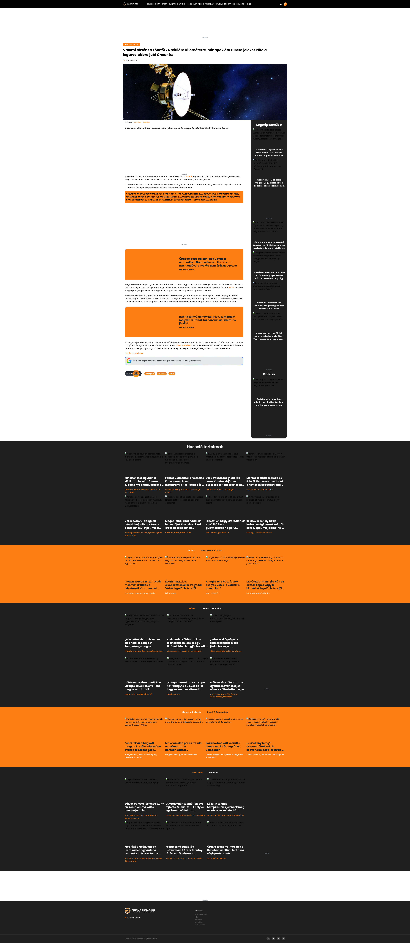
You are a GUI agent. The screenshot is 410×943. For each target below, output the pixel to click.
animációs (261, 593)
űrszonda (161, 374)
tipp (143, 651)
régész (232, 489)
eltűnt (215, 858)
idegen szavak (135, 593)
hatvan (189, 858)
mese (253, 593)
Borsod (209, 754)
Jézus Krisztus (222, 489)
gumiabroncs (199, 815)
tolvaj (168, 858)
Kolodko (250, 754)
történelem (130, 757)
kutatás (128, 489)
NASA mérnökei (183, 345)
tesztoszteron (184, 651)
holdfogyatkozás (132, 532)
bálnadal (169, 532)
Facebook (169, 489)
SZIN (126, 815)
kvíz (126, 593)
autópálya (239, 815)
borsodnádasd (190, 754)
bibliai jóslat (225, 651)
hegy (173, 694)
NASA (231, 287)
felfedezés (211, 489)
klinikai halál (155, 489)
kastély (139, 757)
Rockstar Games (259, 489)
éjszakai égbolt (155, 532)
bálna (176, 532)
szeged (169, 815)
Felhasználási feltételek (201, 914)
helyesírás (214, 593)
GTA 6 (249, 489)
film (268, 593)
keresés (222, 858)
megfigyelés (130, 535)
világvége (129, 651)
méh (227, 694)
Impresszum (198, 920)
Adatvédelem (199, 922)
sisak (132, 694)
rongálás (280, 754)
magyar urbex (131, 754)
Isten (169, 651)
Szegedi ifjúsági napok (139, 815)
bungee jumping (132, 818)
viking (127, 694)
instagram (179, 489)
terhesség (227, 696)
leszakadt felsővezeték (135, 858)
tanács (137, 651)
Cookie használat (200, 925)
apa (178, 694)
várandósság (216, 696)
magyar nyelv (148, 593)
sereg (228, 815)
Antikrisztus (236, 651)
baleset (153, 815)
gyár (181, 754)
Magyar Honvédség (216, 815)
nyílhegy (250, 532)
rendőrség (197, 858)
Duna (209, 858)
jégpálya (181, 858)
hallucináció (196, 651)
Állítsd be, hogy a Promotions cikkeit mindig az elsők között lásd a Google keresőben (167, 361)
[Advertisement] (205, 23)
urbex (140, 754)
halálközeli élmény (140, 489)
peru (208, 532)
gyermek (222, 532)
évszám (172, 593)
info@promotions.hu (134, 917)
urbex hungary (150, 754)
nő (231, 694)
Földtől (189, 176)
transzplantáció (217, 694)
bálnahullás (185, 532)
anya (235, 694)
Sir (228, 532)
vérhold (144, 532)
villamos (150, 858)
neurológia (129, 492)
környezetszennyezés (182, 815)
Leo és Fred (266, 754)
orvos (174, 651)
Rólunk (197, 917)
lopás (173, 858)
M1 (232, 815)
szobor (257, 754)
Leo (273, 754)
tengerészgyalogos (154, 651)
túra (169, 694)
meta (187, 489)
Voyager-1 (150, 374)
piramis (214, 532)
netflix (270, 489)
